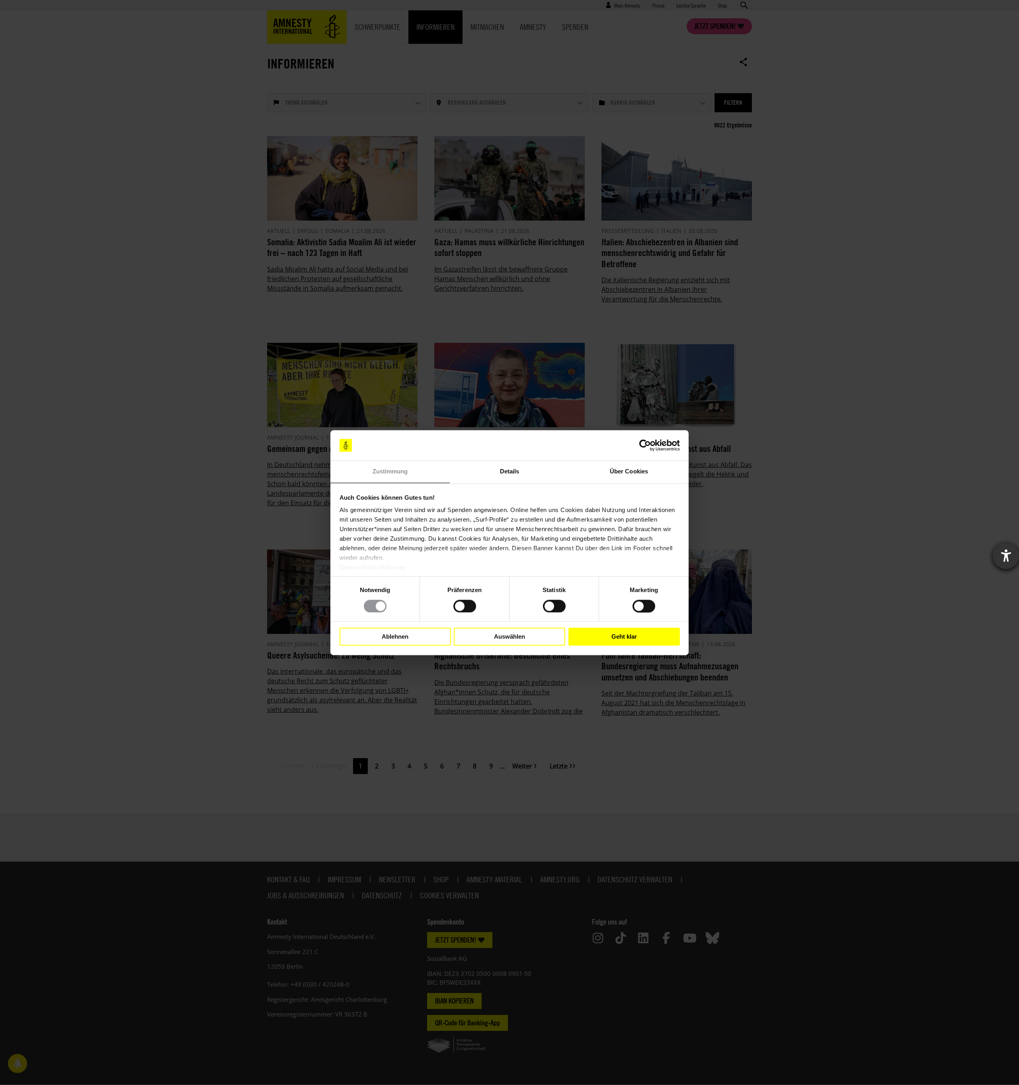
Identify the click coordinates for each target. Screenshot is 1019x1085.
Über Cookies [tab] (629, 471)
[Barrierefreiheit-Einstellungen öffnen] (1006, 556)
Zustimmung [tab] (390, 471)
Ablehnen (395, 636)
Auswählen (509, 636)
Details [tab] (509, 471)
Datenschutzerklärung (372, 567)
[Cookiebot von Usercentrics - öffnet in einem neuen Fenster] (645, 445)
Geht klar (624, 636)
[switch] (464, 606)
